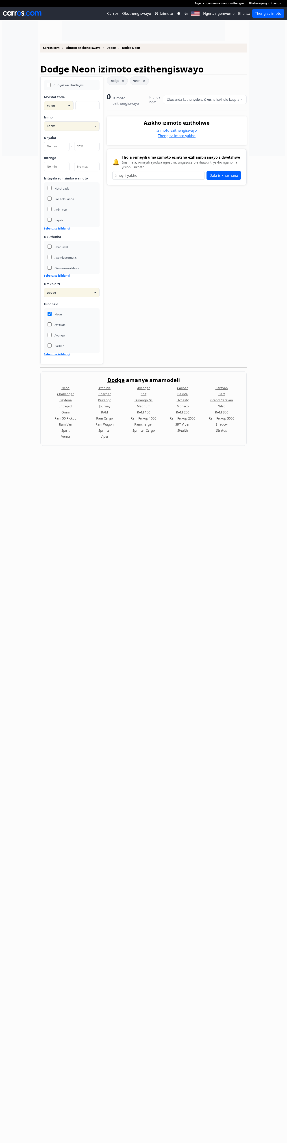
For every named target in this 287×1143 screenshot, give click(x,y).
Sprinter (104, 430)
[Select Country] (195, 13)
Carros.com (51, 47)
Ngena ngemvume (219, 13)
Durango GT (144, 400)
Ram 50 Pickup (65, 418)
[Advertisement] (20, 88)
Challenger (65, 394)
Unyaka (50, 137)
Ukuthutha (52, 237)
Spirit (65, 430)
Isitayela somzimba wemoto (66, 178)
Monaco (183, 406)
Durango (104, 400)
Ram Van (65, 424)
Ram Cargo (104, 418)
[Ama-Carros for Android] (178, 13)
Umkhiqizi (52, 284)
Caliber (182, 388)
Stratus (221, 430)
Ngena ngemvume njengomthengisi (219, 3)
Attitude (104, 388)
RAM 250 (182, 412)
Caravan (221, 388)
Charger (104, 394)
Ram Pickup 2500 (182, 418)
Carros (113, 13)
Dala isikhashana (223, 175)
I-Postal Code (54, 97)
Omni (65, 412)
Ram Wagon (105, 424)
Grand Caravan (221, 400)
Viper (105, 436)
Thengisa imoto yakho (177, 135)
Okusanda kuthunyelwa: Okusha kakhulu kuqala (203, 99)
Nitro (221, 406)
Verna (65, 436)
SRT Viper (182, 424)
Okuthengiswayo (136, 13)
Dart (221, 394)
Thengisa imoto (268, 13)
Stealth (182, 430)
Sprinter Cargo (144, 430)
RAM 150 (143, 412)
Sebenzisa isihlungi (57, 228)
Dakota (182, 394)
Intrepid (65, 406)
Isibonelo (51, 304)
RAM (104, 412)
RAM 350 (221, 412)
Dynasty (183, 400)
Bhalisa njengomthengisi (265, 3)
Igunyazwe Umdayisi (68, 85)
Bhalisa (244, 13)
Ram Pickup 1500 (143, 418)
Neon (137, 81)
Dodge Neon (131, 47)
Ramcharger (143, 424)
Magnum (143, 406)
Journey (104, 406)
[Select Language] (185, 13)
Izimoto (166, 13)
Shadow (222, 424)
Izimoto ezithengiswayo (83, 47)
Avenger (143, 388)
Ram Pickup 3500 (221, 418)
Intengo (50, 158)
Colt (143, 394)
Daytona (65, 400)
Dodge (111, 47)
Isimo (48, 117)
